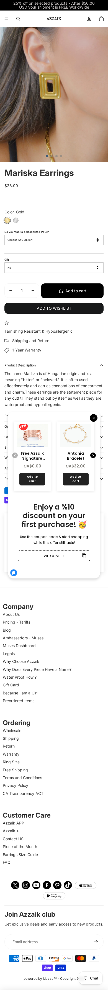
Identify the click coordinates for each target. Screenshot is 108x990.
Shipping (11, 738)
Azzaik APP (13, 823)
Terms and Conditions (22, 777)
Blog (7, 630)
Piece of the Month (20, 846)
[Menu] (6, 18)
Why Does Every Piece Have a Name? (37, 669)
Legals (9, 653)
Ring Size (11, 761)
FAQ (7, 862)
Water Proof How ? (20, 677)
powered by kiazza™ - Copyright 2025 (54, 978)
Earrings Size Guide (20, 854)
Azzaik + (11, 830)
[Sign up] (96, 942)
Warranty (11, 754)
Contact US (13, 838)
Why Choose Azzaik (21, 661)
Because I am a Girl (20, 693)
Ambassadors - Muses (23, 637)
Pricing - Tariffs (16, 622)
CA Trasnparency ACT (23, 793)
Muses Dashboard (19, 645)
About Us (11, 614)
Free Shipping (15, 769)
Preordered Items (18, 700)
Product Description (20, 365)
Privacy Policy (15, 785)
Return (9, 746)
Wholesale (12, 730)
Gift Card (11, 685)
